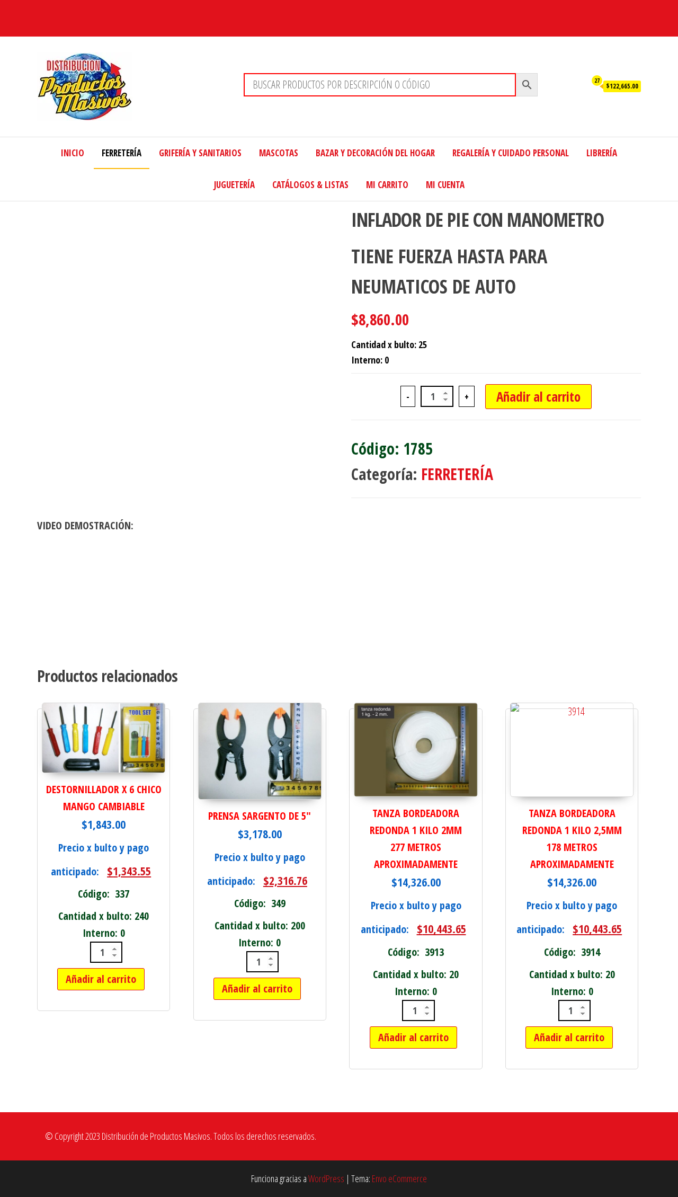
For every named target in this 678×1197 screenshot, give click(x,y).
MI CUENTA (445, 185)
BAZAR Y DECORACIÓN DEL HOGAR (375, 153)
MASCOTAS (278, 153)
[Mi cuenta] (574, 85)
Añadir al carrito (538, 396)
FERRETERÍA (121, 153)
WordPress (326, 1178)
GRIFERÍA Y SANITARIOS (200, 153)
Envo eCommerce (399, 1178)
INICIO (72, 153)
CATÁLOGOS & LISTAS (310, 185)
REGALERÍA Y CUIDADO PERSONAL (510, 153)
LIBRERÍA (601, 153)
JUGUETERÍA (234, 185)
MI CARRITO (387, 185)
